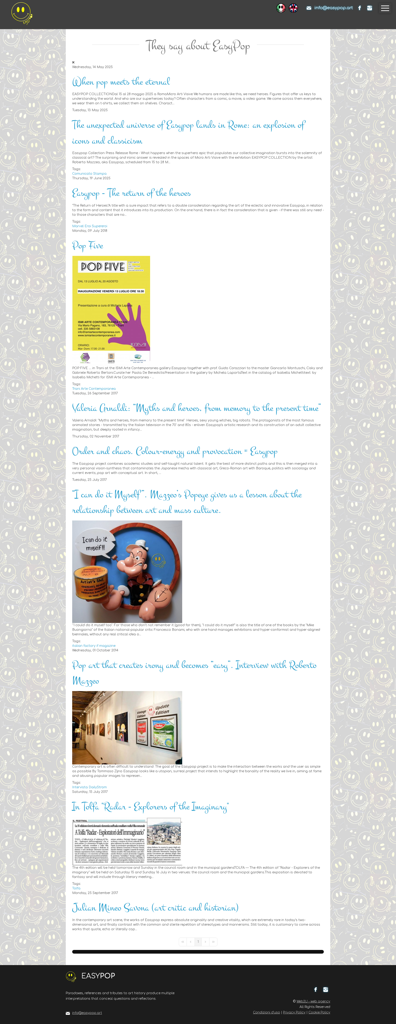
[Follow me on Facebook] (359, 8)
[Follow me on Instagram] (369, 8)
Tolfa (76, 888)
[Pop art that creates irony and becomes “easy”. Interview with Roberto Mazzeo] (127, 727)
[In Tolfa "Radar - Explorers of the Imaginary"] (127, 841)
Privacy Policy (294, 1012)
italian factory (84, 646)
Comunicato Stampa (89, 173)
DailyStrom (98, 787)
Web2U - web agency (313, 1001)
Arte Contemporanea (98, 388)
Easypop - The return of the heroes (131, 193)
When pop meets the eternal (121, 82)
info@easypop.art (333, 8)
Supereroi (99, 226)
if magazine (106, 646)
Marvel (78, 226)
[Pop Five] (111, 310)
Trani (76, 388)
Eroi (88, 226)
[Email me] (309, 8)
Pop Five (87, 245)
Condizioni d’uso (266, 1012)
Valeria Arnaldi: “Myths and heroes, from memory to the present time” (196, 408)
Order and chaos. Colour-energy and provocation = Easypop (175, 451)
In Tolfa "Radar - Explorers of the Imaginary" (150, 806)
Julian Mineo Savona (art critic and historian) (155, 907)
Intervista (80, 787)
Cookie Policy (319, 1012)
